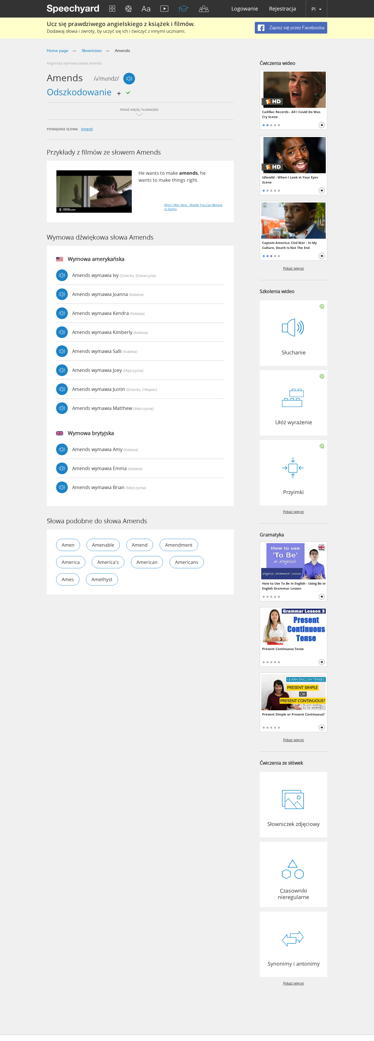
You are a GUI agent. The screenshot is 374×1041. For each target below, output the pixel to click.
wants (152, 173)
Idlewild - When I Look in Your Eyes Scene (290, 179)
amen (68, 545)
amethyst (101, 579)
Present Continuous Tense (283, 649)
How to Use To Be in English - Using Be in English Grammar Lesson (293, 585)
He (141, 173)
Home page (57, 50)
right (192, 180)
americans (186, 562)
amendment (179, 545)
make (172, 173)
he (203, 173)
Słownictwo (92, 50)
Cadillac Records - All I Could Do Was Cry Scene (291, 114)
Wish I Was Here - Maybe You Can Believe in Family (193, 207)
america (71, 562)
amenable (103, 545)
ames (68, 579)
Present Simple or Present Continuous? (293, 714)
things (179, 180)
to (162, 173)
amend (87, 129)
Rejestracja (282, 9)
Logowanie (244, 9)
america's (108, 562)
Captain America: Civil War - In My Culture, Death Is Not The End (289, 245)
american (146, 562)
